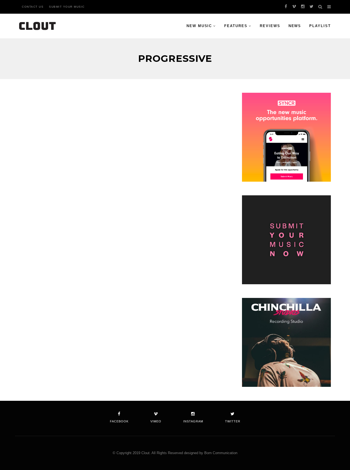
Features (235, 26)
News (294, 26)
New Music (199, 26)
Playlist (320, 26)
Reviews (270, 26)
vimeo (155, 421)
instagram (193, 421)
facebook (119, 421)
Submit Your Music (67, 6)
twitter (232, 421)
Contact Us (32, 6)
